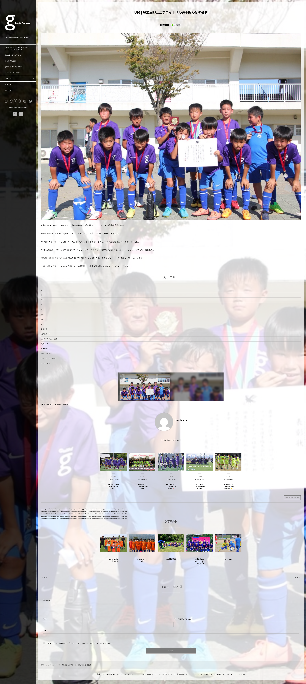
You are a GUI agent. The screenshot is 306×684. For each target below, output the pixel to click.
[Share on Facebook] (6, 101)
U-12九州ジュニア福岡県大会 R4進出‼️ (171, 486)
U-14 (42, 305)
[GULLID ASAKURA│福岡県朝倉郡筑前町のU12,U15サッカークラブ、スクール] (18, 35)
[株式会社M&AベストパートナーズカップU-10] (199, 543)
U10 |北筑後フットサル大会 (113, 560)
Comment (46, 600)
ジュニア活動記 (46, 353)
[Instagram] (15, 101)
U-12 (42, 314)
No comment (47, 404)
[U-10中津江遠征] (171, 543)
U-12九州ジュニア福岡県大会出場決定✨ (228, 486)
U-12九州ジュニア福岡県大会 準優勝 (142, 486)
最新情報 (44, 329)
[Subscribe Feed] (25, 101)
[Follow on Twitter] (11, 101)
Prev (45, 577)
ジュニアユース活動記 (48, 358)
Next (296, 577)
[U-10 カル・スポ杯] (142, 543)
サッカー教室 (45, 363)
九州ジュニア (45, 344)
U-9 (42, 290)
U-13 (42, 309)
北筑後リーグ (45, 334)
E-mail (175, 619)
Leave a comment (62, 404)
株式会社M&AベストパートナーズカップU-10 (199, 562)
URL (44, 631)
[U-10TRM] (228, 543)
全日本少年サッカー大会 (49, 339)
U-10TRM (228, 559)
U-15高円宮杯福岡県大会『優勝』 (113, 486)
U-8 (42, 295)
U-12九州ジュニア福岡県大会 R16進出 (199, 486)
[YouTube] (20, 101)
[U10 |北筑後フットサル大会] (113, 543)
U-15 (42, 300)
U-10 (42, 324)
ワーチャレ (45, 348)
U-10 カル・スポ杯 (142, 560)
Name (45, 619)
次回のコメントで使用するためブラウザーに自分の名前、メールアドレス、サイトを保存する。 (80, 643)
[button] (29, 101)
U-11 (42, 319)
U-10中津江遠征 (171, 559)
